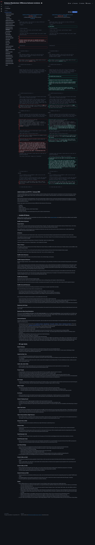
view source (40, 14)
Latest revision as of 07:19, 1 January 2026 (59, 14)
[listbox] (72, 12)
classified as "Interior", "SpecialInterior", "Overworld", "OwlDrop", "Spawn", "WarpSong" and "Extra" (53, 323)
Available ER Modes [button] (24, 215)
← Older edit (32, 18)
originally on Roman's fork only (34, 325)
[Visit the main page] (1, 2)
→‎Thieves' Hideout (27, 17)
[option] (70, 12)
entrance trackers (53, 217)
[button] (70, 12)
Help (41, 3)
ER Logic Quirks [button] (23, 344)
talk (31, 15)
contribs (34, 15)
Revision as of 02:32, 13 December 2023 (30, 14)
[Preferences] (1, 9)
